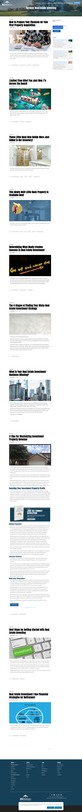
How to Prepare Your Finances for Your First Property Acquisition (28, 23)
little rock (21, 176)
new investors (29, 65)
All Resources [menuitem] (44, 768)
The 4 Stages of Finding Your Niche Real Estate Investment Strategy (29, 307)
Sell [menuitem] (27, 772)
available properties (28, 121)
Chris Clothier (12, 27)
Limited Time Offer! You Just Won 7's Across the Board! (27, 82)
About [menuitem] (58, 770)
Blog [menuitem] (43, 766)
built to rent (30, 176)
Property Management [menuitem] (30, 766)
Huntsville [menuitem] (13, 784)
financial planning (23, 65)
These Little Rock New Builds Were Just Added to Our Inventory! (29, 138)
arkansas (25, 176)
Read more (70, 47)
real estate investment (15, 65)
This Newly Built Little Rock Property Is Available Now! (29, 193)
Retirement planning (23, 735)
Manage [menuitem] (27, 774)
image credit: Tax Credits (30, 607)
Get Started (77, 2)
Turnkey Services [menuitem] (29, 764)
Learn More (14, 604)
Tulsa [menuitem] (12, 786)
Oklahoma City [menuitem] (13, 772)
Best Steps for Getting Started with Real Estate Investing (29, 631)
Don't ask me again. (58, 807)
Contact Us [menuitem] (59, 774)
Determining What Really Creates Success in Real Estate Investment (27, 248)
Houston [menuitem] (12, 776)
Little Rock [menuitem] (13, 768)
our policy (39, 805)
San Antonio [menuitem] (13, 778)
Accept (51, 807)
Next (49, 748)
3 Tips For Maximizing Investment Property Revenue (26, 437)
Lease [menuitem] (27, 776)
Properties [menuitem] (60, 3)
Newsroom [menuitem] (59, 768)
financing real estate (36, 65)
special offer (22, 121)
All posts (29, 749)
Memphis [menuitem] (12, 766)
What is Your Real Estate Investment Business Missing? (27, 373)
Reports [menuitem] (43, 772)
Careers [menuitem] (58, 772)
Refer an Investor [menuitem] (68, 3)
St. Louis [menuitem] (12, 788)
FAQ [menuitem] (42, 764)
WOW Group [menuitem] (28, 768)
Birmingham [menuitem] (13, 780)
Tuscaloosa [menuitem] (13, 782)
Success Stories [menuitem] (60, 764)
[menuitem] (39, 3)
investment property (15, 614)
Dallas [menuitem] (12, 770)
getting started (22, 678)
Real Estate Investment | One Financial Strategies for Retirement (28, 695)
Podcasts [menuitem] (43, 774)
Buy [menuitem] (27, 770)
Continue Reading (15, 126)
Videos (25, 231)
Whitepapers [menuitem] (44, 770)
